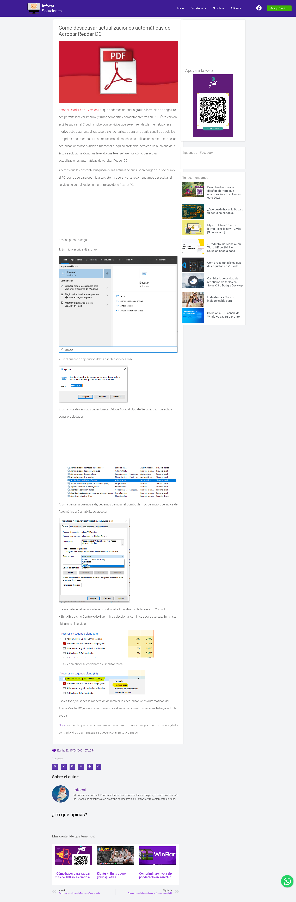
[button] (55, 767)
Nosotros (218, 8)
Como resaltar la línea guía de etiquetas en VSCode (224, 264)
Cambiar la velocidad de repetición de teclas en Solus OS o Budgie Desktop (225, 282)
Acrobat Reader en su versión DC (80, 110)
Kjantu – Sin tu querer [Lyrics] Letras (112, 875)
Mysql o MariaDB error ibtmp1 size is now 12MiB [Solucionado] (224, 228)
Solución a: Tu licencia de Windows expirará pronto (223, 314)
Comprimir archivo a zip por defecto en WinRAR (155, 875)
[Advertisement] (118, 212)
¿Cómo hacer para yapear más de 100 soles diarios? (72, 875)
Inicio (180, 8)
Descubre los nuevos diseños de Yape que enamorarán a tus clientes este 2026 (224, 192)
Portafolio (197, 8)
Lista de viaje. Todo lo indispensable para (221, 299)
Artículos (236, 8)
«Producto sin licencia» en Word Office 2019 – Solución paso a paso (224, 247)
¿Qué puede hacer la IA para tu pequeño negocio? (225, 211)
